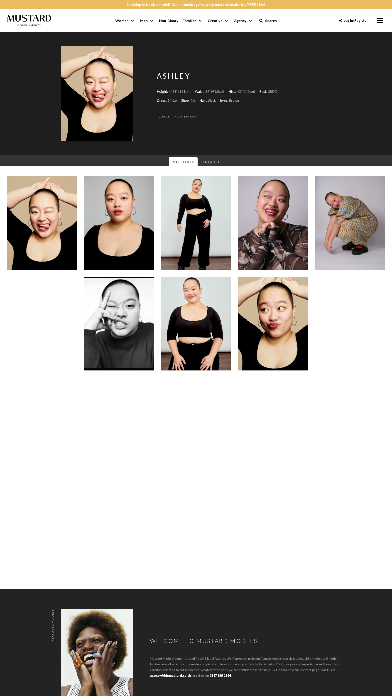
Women (122, 20)
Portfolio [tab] (183, 162)
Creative (215, 20)
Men (144, 20)
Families (189, 20)
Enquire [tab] (211, 162)
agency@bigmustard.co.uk (216, 4)
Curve (164, 116)
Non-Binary (169, 20)
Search (271, 20)
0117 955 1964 (253, 4)
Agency (240, 20)
